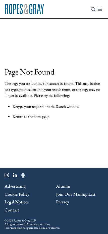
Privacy (62, 202)
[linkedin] (15, 176)
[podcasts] (23, 176)
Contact (12, 210)
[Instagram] (7, 176)
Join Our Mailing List (75, 194)
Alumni (63, 186)
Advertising (15, 186)
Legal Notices (17, 202)
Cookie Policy (17, 194)
